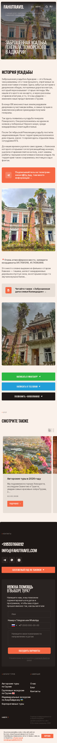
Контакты (35, 691)
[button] (36, 6)
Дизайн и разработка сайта (39, 721)
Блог (32, 687)
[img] (28, 219)
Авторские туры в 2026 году (24, 478)
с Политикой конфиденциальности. (13, 739)
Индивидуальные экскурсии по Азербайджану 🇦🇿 (16, 698)
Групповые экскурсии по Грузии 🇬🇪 (13, 692)
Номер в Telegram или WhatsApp (23, 620)
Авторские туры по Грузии (10, 685)
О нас (33, 683)
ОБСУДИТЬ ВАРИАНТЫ (29, 650)
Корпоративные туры (13, 704)
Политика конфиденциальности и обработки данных (40, 717)
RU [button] (51, 6)
